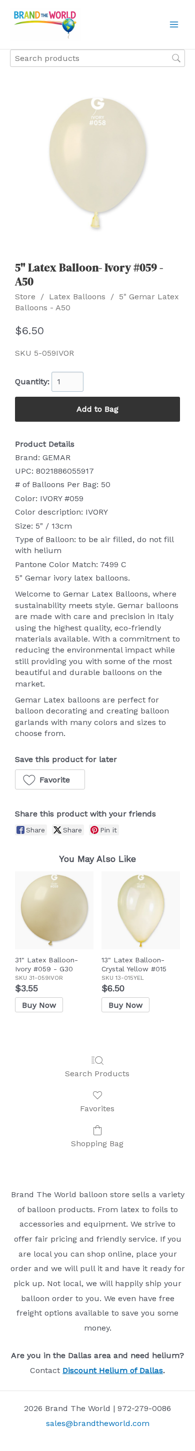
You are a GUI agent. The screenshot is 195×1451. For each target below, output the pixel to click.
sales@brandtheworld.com (98, 1423)
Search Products (97, 1073)
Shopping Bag (97, 1143)
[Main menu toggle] (174, 24)
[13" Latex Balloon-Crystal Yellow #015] (141, 910)
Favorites (97, 1108)
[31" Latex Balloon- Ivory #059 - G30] (54, 910)
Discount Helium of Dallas (112, 1370)
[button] (50, 779)
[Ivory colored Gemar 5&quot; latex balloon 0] (97, 162)
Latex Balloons (77, 296)
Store (25, 296)
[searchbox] (97, 58)
